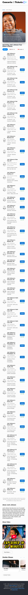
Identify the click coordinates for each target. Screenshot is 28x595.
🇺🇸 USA (12, 49)
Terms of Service (14, 588)
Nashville (9, 202)
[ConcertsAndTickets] (14, 2)
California (14, 63)
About (10, 585)
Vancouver (9, 273)
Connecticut (9, 182)
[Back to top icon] (25, 591)
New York (9, 169)
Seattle (8, 373)
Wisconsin (13, 248)
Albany (12, 193)
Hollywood (9, 63)
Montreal (14, 131)
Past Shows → (7, 552)
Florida (8, 446)
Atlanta (8, 493)
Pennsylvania (10, 338)
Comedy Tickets (6, 575)
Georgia (12, 493)
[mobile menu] (26, 2)
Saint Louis (15, 304)
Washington (9, 222)
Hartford (16, 180)
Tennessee (13, 202)
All (5, 49)
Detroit (8, 408)
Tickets (22, 57)
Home (3, 9)
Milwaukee (9, 256)
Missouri (9, 305)
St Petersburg (14, 444)
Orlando (14, 483)
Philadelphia (9, 337)
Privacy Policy (21, 588)
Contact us (14, 585)
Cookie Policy (15, 589)
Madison (9, 248)
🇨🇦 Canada (21, 49)
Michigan (12, 408)
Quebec (8, 132)
